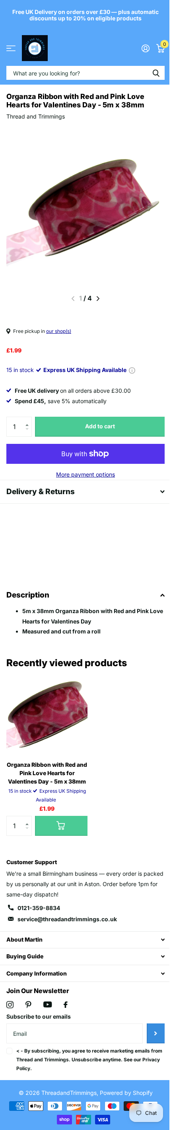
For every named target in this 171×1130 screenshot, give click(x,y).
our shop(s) (58, 331)
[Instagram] (10, 1004)
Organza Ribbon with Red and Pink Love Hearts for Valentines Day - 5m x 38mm (47, 773)
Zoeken (156, 73)
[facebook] (66, 1004)
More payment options (85, 474)
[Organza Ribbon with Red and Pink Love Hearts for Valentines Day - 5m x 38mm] (46, 714)
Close (82, 940)
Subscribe (150, 1033)
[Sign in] (145, 48)
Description (27, 595)
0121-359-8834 (38, 907)
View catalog (11, 48)
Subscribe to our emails (38, 1016)
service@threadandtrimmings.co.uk (67, 919)
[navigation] (98, 299)
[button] (29, 420)
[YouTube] (47, 1004)
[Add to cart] (61, 826)
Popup (132, 369)
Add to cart (100, 426)
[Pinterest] (28, 1004)
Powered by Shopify (123, 1092)
